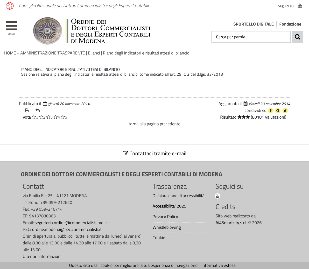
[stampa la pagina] (28, 110)
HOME (10, 53)
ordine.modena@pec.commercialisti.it (67, 229)
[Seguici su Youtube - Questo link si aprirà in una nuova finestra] (300, 5)
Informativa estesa (219, 265)
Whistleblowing (167, 227)
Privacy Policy (165, 216)
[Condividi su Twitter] (285, 110)
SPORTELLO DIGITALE (253, 24)
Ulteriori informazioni (42, 256)
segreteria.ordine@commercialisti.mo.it (71, 222)
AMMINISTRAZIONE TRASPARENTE (52, 53)
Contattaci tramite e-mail (157, 153)
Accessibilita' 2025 (169, 206)
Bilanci (94, 53)
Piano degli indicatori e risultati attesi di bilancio (146, 53)
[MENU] (11, 23)
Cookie (159, 237)
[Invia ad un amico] (39, 110)
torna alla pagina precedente (154, 124)
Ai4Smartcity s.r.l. (231, 222)
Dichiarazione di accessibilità (178, 195)
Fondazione (290, 24)
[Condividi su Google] (278, 110)
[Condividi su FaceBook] (270, 110)
